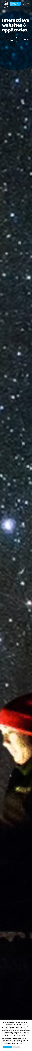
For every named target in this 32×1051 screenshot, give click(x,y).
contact (24, 39)
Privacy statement (21, 1034)
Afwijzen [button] (16, 1047)
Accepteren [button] (7, 1047)
